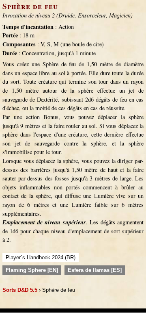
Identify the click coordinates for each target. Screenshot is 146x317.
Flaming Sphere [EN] (32, 270)
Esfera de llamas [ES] (95, 270)
